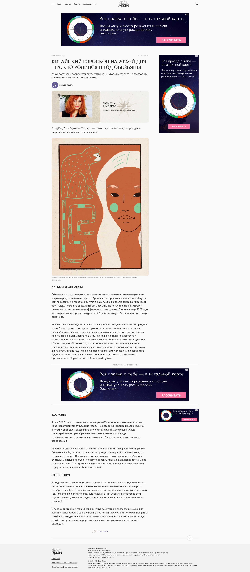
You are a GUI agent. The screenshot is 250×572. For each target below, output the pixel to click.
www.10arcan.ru (101, 567)
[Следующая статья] (125, 538)
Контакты (56, 559)
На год (62, 55)
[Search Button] (197, 3)
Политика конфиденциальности (65, 567)
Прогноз (55, 55)
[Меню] (53, 4)
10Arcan (123, 4)
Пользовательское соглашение (64, 563)
